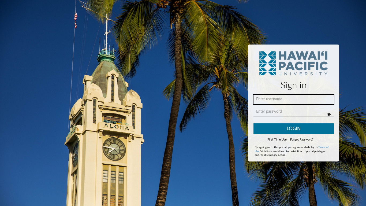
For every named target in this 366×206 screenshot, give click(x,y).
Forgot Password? (301, 139)
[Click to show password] (328, 114)
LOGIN (294, 128)
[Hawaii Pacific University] (294, 65)
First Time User (277, 139)
